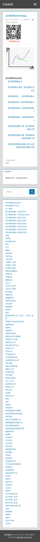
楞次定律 (8, 446)
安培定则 (8, 437)
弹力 (7, 247)
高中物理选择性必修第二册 (19, 144)
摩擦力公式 (9, 369)
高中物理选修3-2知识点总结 (15, 223)
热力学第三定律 (11, 503)
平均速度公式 (10, 354)
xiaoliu (26, 19)
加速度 (8, 238)
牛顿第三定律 (10, 268)
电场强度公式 (10, 384)
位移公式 (8, 351)
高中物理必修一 (28, 96)
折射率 (8, 479)
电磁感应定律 (10, 449)
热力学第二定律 (11, 500)
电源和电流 (9, 324)
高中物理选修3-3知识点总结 (15, 226)
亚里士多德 (9, 520)
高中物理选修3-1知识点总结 (15, 220)
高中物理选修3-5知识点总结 (16, 232)
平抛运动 (8, 277)
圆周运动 (8, 280)
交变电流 (8, 452)
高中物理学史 (13, 96)
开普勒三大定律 (11, 339)
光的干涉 (8, 482)
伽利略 (8, 514)
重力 (7, 244)
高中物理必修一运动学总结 (15, 212)
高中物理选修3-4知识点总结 (16, 229)
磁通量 (8, 434)
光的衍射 (8, 485)
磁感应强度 (9, 431)
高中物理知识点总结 (13, 203)
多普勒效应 (9, 470)
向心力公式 (9, 381)
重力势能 (8, 292)
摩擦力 (8, 250)
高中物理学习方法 (12, 206)
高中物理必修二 (14, 102)
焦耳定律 (8, 416)
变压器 (8, 455)
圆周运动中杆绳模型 (13, 336)
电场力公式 (9, 387)
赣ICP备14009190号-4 (24, 537)
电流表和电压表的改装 (14, 413)
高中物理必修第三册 (16, 135)
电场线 (8, 393)
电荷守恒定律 (10, 301)
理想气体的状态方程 (13, 506)
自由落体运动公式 (12, 360)
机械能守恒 (9, 298)
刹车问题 (8, 363)
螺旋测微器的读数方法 (14, 422)
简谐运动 (8, 467)
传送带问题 (9, 372)
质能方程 (8, 274)
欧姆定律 (8, 408)
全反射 (8, 476)
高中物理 (7, 535)
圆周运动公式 (10, 342)
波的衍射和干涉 (11, 473)
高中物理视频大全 (15, 81)
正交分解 (8, 375)
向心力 (8, 283)
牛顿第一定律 (10, 262)
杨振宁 (8, 517)
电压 (7, 402)
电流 (7, 399)
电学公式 (8, 390)
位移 (7, 235)
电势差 (8, 310)
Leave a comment (12, 22)
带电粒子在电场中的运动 (14, 321)
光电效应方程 (10, 461)
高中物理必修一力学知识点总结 (17, 215)
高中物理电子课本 (15, 87)
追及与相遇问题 (11, 366)
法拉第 (8, 523)
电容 (7, 313)
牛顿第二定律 (10, 265)
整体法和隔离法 (11, 271)
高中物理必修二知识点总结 (15, 217)
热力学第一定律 (11, 497)
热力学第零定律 (11, 494)
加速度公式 (9, 348)
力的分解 (8, 259)
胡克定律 (8, 253)
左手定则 (8, 440)
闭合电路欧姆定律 (12, 425)
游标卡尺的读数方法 (13, 419)
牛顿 (7, 509)
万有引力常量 (10, 289)
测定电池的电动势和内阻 (14, 428)
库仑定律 (8, 304)
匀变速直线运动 (11, 357)
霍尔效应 (8, 458)
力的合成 (8, 256)
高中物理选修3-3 (14, 117)
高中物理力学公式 (12, 345)
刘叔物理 (8, 4)
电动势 (8, 327)
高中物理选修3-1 (27, 102)
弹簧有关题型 (10, 378)
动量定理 (8, 330)
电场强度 (8, 307)
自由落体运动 (10, 241)
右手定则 (8, 443)
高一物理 (8, 209)
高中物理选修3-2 (14, 108)
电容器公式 (9, 396)
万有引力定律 (10, 286)
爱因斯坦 (8, 511)
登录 (25, 178)
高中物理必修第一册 (16, 126)
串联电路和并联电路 (13, 411)
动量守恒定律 (10, 333)
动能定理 (8, 295)
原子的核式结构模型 (13, 464)
